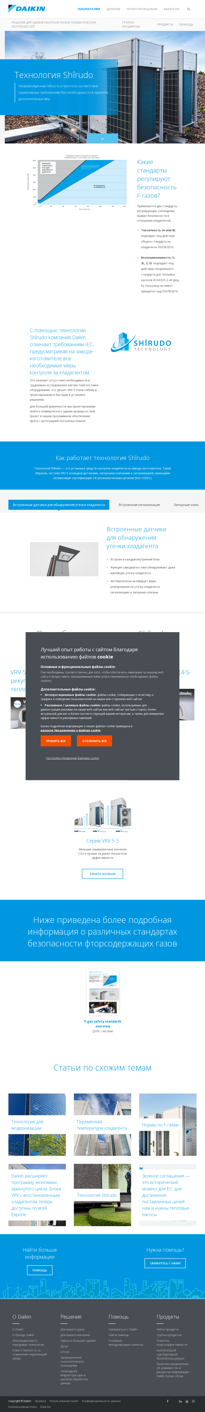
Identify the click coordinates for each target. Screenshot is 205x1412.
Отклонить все (94, 741)
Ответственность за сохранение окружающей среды (29, 1354)
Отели (64, 1352)
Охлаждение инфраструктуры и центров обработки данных (74, 1377)
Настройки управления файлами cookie (72, 758)
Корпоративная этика (22, 1407)
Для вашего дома (72, 1329)
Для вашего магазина (75, 1335)
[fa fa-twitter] (174, 1401)
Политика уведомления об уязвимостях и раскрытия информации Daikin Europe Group (173, 1370)
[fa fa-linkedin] (180, 1401)
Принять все (56, 741)
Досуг (64, 1346)
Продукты (165, 24)
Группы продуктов (131, 24)
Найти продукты (168, 1329)
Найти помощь (119, 1335)
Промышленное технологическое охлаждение (72, 1361)
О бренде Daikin (23, 1335)
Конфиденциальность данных (101, 1401)
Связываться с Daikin (123, 1329)
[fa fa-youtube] (187, 1401)
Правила (40, 1401)
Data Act (45, 1407)
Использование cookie (64, 1401)
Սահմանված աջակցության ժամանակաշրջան (170, 1354)
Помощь (186, 24)
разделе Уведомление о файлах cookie (70, 730)
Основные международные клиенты (126, 1342)
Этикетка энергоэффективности (172, 1342)
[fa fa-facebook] (168, 1401)
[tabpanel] (102, 562)
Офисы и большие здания (77, 1340)
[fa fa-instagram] (193, 1401)
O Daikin (17, 1329)
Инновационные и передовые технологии (28, 1342)
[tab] (58, 505)
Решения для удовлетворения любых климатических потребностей (54, 24)
